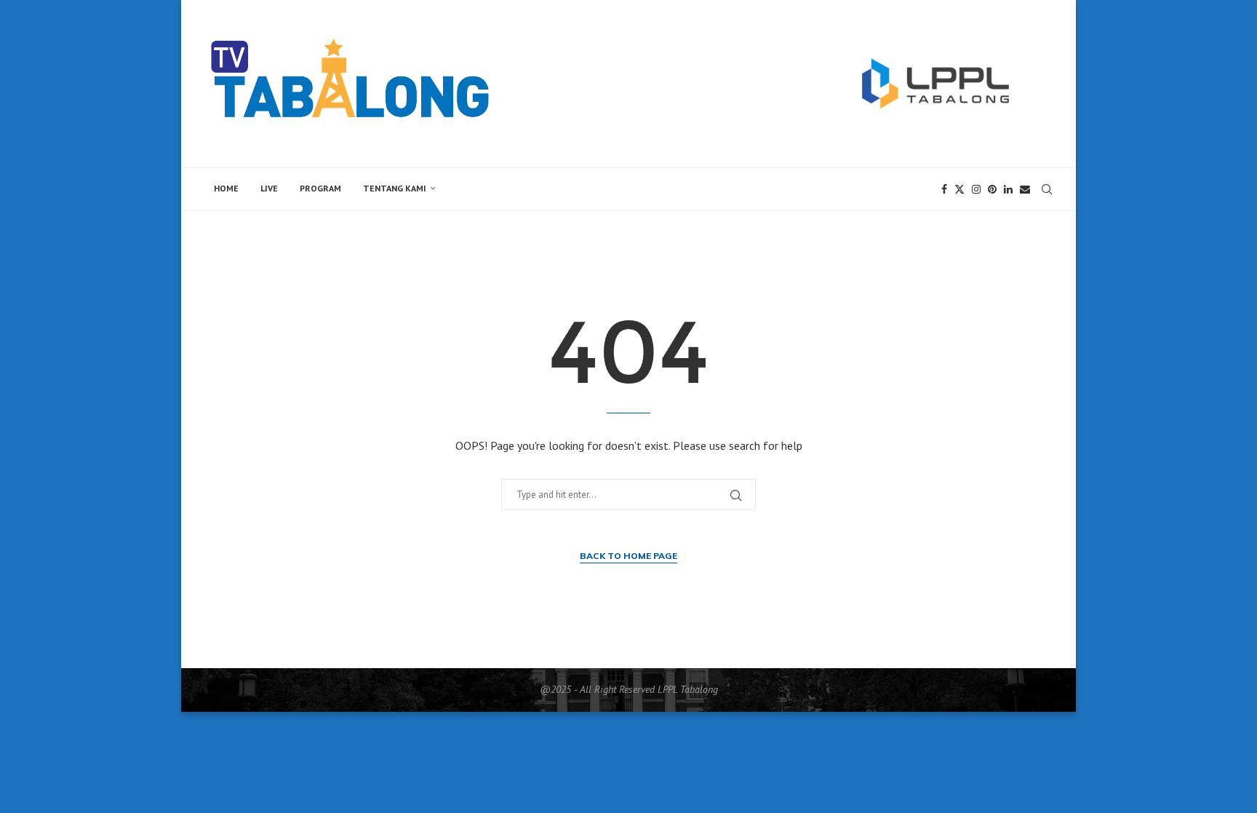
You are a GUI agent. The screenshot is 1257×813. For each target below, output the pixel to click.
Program (320, 188)
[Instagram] (976, 189)
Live (269, 188)
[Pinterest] (992, 189)
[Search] (1046, 189)
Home (226, 188)
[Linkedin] (1008, 189)
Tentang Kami (394, 188)
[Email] (1025, 189)
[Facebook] (944, 189)
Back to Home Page (628, 555)
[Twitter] (959, 189)
